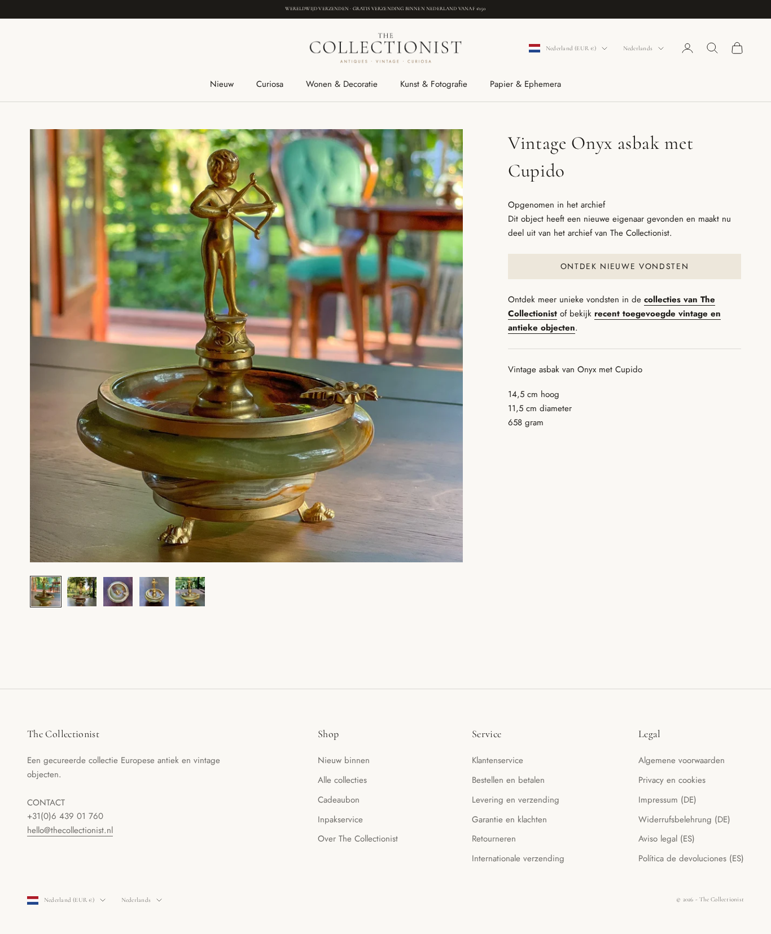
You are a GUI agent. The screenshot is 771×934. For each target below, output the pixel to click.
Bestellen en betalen (508, 780)
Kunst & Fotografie (433, 84)
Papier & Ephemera (525, 84)
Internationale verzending (518, 858)
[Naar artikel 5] (190, 591)
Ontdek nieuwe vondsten (624, 266)
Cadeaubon (339, 800)
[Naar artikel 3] (118, 591)
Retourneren (494, 838)
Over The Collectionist (358, 838)
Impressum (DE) (667, 800)
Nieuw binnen (344, 760)
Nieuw (222, 84)
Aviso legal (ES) (666, 838)
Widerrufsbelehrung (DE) (684, 819)
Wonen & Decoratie (342, 84)
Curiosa (269, 84)
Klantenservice (497, 760)
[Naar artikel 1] (46, 591)
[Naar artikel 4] (154, 591)
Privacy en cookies (672, 780)
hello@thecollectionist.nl (70, 830)
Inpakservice (340, 819)
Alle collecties (342, 780)
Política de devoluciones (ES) (691, 858)
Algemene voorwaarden (681, 760)
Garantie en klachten (509, 819)
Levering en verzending (515, 800)
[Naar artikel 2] (82, 591)
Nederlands (637, 48)
